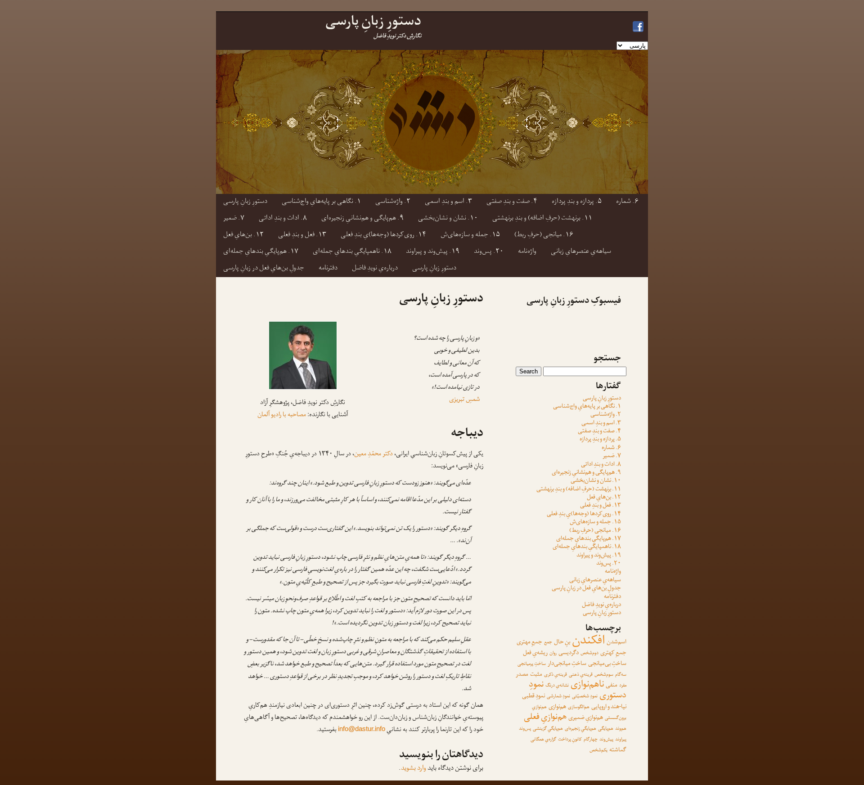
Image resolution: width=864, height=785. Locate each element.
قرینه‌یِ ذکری (555, 675)
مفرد (622, 686)
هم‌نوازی (557, 707)
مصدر (522, 675)
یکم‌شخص (599, 750)
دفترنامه (328, 269)
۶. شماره (627, 202)
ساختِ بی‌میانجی (607, 664)
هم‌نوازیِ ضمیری (585, 718)
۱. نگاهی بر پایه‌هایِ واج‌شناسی (321, 202)
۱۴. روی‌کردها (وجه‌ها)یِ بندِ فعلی (383, 235)
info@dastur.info (361, 728)
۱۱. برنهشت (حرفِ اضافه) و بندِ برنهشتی (542, 219)
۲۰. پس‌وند (489, 252)
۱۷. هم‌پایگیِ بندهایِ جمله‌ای (260, 252)
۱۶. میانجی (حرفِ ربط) (543, 235)
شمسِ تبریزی (464, 400)
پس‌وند (525, 729)
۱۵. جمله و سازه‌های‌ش (470, 235)
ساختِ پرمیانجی (532, 664)
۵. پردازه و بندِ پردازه (577, 202)
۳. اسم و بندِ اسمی (448, 202)
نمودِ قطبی (533, 696)
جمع (548, 642)
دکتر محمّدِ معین (373, 455)
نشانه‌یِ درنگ (557, 686)
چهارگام (591, 740)
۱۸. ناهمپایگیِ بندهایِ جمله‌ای (352, 252)
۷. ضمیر (233, 219)
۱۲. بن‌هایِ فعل (243, 235)
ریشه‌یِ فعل (535, 653)
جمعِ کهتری (613, 653)
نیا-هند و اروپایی (608, 707)
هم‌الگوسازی (579, 707)
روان (553, 653)
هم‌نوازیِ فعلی (545, 718)
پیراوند (620, 740)
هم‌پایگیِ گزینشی (548, 729)
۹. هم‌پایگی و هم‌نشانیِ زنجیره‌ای (362, 219)
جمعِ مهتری (529, 642)
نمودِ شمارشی (558, 696)
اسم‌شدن (616, 642)
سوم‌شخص (603, 675)
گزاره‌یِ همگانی (543, 740)
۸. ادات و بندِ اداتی (283, 219)
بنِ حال (562, 642)
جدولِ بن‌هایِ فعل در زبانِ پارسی (263, 269)
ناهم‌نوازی (587, 685)
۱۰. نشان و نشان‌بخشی (448, 219)
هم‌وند (620, 729)
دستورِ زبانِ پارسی (245, 202)
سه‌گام (620, 675)
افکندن (588, 641)
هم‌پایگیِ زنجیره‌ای (580, 729)
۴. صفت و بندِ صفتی (511, 202)
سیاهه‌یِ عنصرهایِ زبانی (581, 252)
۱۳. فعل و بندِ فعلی (302, 235)
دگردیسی (568, 653)
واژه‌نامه (527, 252)
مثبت (536, 675)
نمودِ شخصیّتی (585, 696)
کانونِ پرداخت (570, 740)
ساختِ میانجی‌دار (567, 664)
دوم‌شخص (589, 653)
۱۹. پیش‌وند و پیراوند (432, 252)
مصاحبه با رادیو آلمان (281, 415)
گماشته (617, 750)
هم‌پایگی (605, 729)
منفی (611, 685)
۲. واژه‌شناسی (392, 202)
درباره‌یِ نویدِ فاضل (375, 269)
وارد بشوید (413, 769)
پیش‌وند (606, 740)
